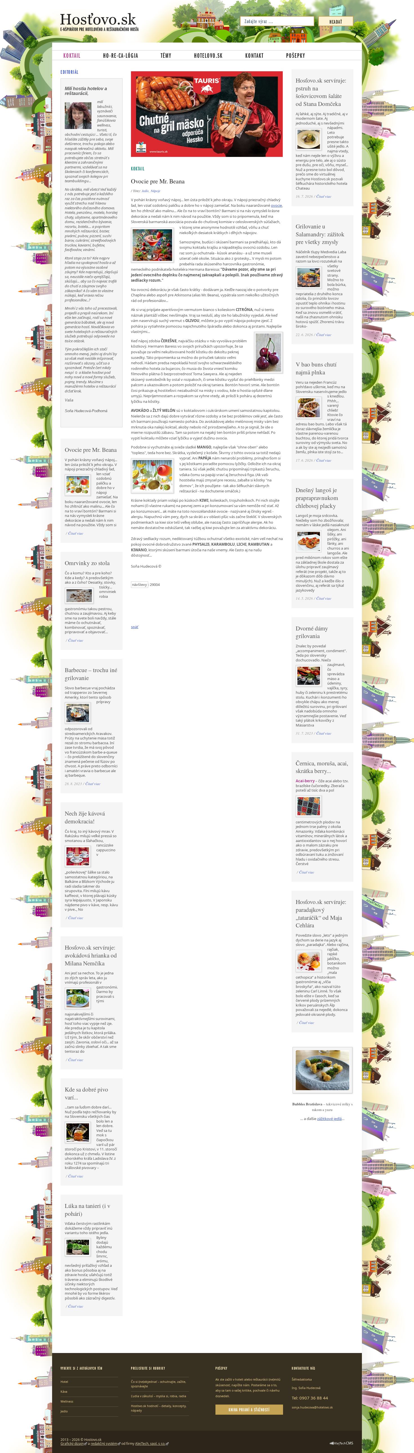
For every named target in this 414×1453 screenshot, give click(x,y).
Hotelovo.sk (208, 55)
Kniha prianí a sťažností (249, 1409)
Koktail (72, 55)
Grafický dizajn (72, 1443)
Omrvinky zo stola (87, 563)
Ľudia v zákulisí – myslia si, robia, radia (158, 1396)
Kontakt (254, 55)
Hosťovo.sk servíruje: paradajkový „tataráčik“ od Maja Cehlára (321, 913)
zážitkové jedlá (329, 1118)
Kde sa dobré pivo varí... (86, 1093)
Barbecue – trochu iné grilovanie (91, 674)
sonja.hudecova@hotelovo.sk (312, 1407)
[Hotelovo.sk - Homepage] (99, 22)
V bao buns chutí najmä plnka (316, 368)
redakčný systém (104, 1443)
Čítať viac (75, 533)
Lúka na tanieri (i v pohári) (87, 1210)
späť (134, 626)
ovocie (276, 205)
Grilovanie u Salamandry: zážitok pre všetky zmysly (320, 234)
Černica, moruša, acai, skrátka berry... (322, 767)
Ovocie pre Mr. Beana (91, 450)
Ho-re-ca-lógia (120, 55)
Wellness (67, 1401)
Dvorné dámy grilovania (312, 632)
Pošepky (295, 55)
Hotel (64, 1382)
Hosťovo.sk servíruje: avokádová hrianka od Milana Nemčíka (91, 955)
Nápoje (155, 190)
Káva (64, 1392)
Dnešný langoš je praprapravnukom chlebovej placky (317, 497)
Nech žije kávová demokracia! (85, 817)
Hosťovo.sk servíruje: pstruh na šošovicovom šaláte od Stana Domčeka (321, 92)
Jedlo (145, 190)
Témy (166, 55)
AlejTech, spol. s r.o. (150, 1443)
